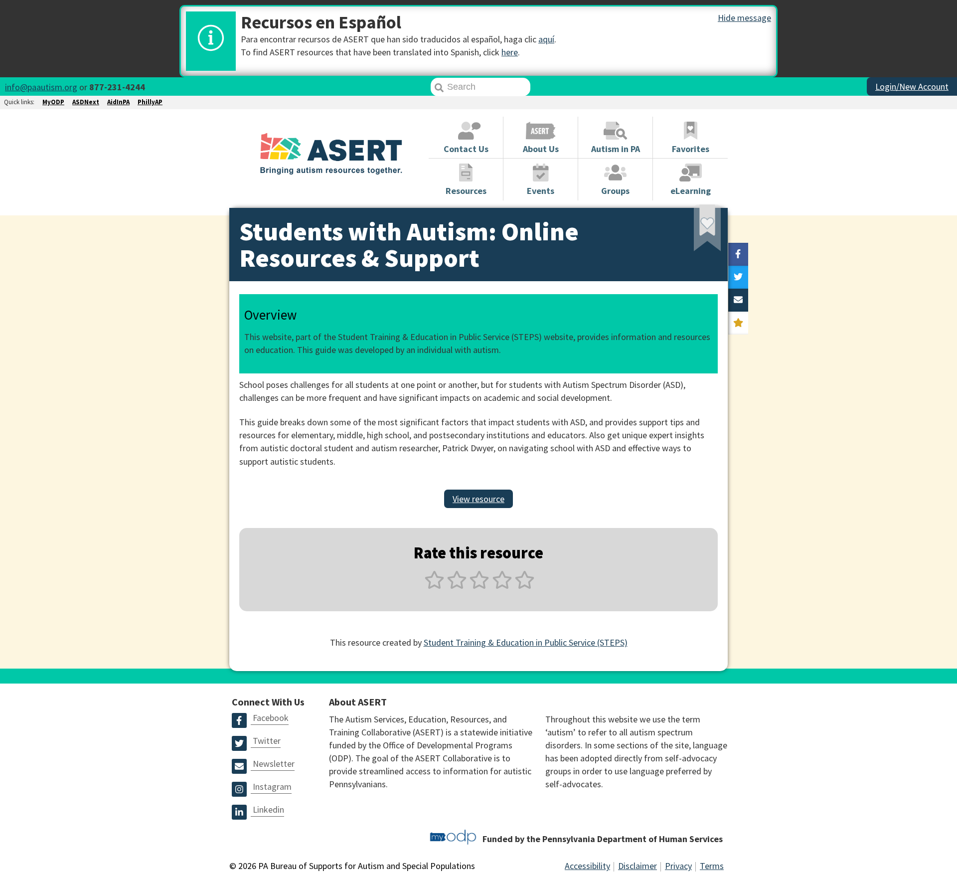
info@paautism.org (41, 87)
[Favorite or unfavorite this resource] (694, 231)
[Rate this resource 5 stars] (523, 585)
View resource (478, 499)
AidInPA (118, 102)
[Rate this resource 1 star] (434, 585)
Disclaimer (637, 866)
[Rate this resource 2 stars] (457, 585)
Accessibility (587, 866)
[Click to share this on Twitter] (738, 277)
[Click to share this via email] (738, 300)
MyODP (53, 102)
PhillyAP (150, 102)
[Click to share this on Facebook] (738, 254)
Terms (712, 866)
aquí (546, 39)
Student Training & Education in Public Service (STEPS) (526, 642)
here (509, 52)
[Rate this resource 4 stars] (502, 585)
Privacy (678, 866)
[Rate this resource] (738, 323)
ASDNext (85, 102)
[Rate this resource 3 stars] (479, 585)
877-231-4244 (117, 87)
